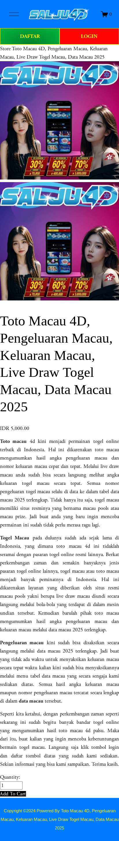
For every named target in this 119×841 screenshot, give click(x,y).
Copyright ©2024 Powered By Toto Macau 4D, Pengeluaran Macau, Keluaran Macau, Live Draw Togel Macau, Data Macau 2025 (60, 819)
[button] (13, 793)
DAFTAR (30, 36)
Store (5, 48)
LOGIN (89, 36)
